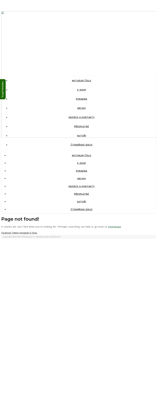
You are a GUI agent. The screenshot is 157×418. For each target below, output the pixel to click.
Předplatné (81, 126)
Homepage (114, 226)
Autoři (81, 135)
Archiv (81, 108)
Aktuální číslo (81, 80)
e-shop (81, 89)
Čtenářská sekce (82, 144)
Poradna (81, 98)
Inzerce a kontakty (82, 117)
